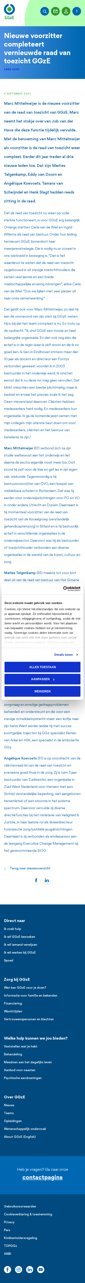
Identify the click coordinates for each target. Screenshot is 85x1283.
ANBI (7, 1254)
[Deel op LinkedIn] (47, 880)
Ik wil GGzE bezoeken (19, 937)
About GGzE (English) (20, 1137)
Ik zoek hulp (12, 929)
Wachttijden (13, 1011)
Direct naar (14, 921)
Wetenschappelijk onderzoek (25, 1129)
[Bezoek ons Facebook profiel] (7, 1269)
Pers (7, 1230)
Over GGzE (14, 1097)
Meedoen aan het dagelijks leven (28, 1062)
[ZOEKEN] (44, 11)
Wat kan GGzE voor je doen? (25, 988)
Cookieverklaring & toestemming (28, 1214)
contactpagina (42, 1178)
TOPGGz (10, 1246)
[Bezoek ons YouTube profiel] (40, 1269)
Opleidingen (13, 1121)
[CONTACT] (55, 11)
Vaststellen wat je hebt (20, 1046)
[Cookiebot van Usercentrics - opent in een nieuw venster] (63, 589)
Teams (9, 1113)
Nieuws (9, 1105)
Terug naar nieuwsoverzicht (30, 868)
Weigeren (42, 691)
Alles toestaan (42, 667)
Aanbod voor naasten (19, 1070)
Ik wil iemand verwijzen (20, 945)
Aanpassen (40, 679)
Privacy (9, 1222)
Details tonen (63, 654)
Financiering (13, 1003)
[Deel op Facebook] (36, 880)
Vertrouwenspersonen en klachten (29, 1019)
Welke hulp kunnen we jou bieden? (36, 1039)
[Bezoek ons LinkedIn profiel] (29, 1269)
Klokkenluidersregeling (20, 1238)
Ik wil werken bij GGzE (20, 952)
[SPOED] (76, 11)
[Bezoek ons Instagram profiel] (18, 1269)
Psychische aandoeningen (23, 1078)
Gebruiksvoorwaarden (20, 1206)
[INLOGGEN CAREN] (66, 11)
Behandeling (13, 1054)
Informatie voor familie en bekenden (30, 995)
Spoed (8, 960)
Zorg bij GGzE (17, 980)
